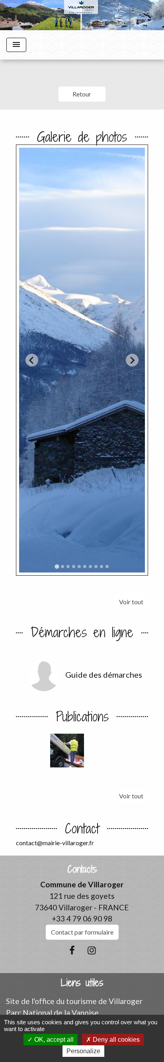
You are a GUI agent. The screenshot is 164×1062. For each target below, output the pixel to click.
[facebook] (72, 950)
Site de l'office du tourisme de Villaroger (74, 1001)
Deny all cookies (115, 1039)
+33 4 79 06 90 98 (82, 918)
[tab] (57, 567)
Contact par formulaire (82, 932)
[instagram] (92, 950)
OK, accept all (53, 1039)
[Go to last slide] (31, 360)
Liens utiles (82, 983)
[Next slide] (132, 360)
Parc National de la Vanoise (52, 1012)
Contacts (82, 869)
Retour (81, 94)
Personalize (83, 1051)
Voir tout (131, 601)
